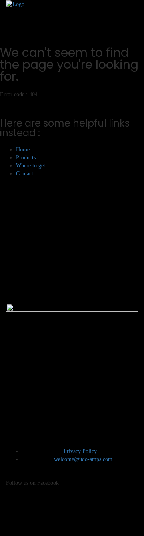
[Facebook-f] (16, 509)
